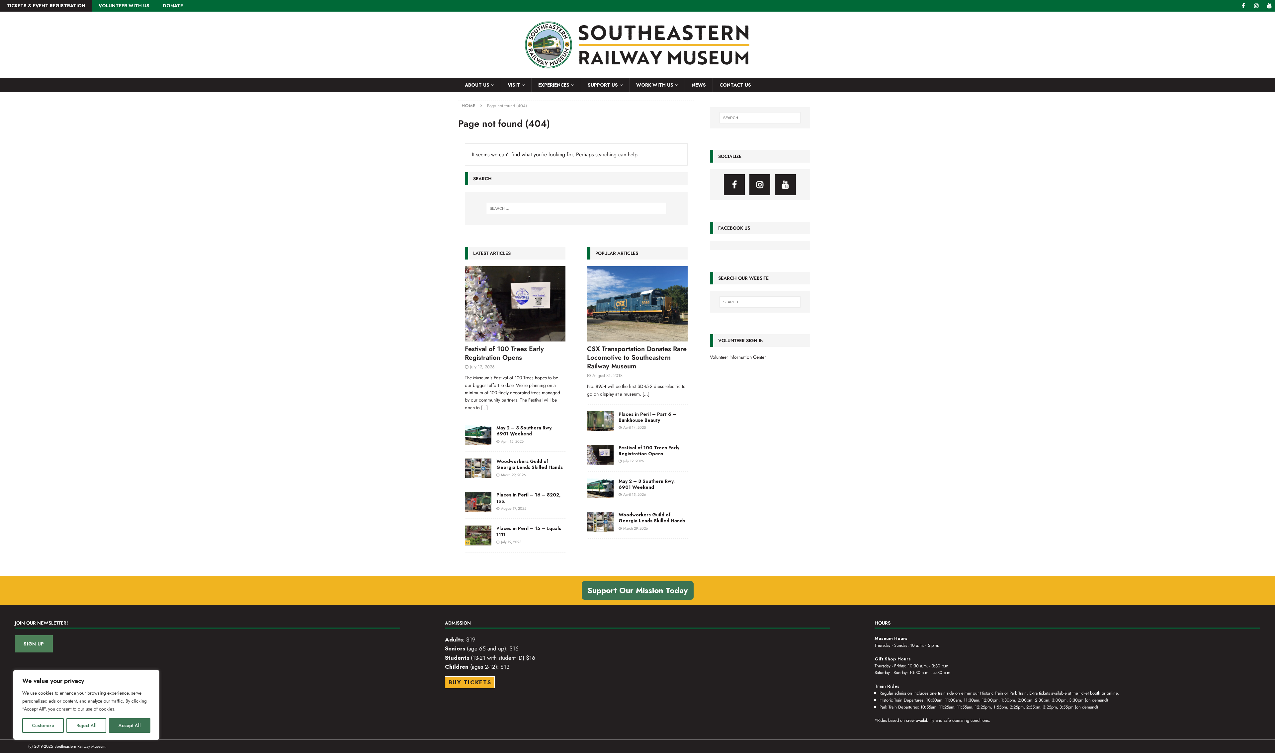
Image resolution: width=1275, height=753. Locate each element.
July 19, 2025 (511, 542)
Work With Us (654, 85)
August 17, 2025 (513, 508)
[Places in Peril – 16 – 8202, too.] (478, 502)
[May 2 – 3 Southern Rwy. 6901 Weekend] (478, 435)
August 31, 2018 (607, 375)
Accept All (130, 725)
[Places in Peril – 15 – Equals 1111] (478, 535)
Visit (514, 85)
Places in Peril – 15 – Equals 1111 (528, 531)
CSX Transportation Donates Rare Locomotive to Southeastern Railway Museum (637, 357)
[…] (645, 394)
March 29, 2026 (513, 475)
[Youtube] (1269, 6)
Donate (173, 5)
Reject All (86, 725)
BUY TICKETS (470, 682)
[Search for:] (576, 208)
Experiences (553, 85)
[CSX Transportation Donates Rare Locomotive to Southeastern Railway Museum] (637, 303)
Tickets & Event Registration (46, 5)
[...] (484, 407)
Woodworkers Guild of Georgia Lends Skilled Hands (529, 464)
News (699, 85)
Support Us (603, 85)
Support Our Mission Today (637, 590)
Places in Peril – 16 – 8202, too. (528, 497)
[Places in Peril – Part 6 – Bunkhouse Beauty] (600, 421)
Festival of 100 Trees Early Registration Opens (504, 353)
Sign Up (34, 643)
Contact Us (735, 85)
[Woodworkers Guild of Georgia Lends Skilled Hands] (478, 468)
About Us (477, 85)
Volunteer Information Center (738, 357)
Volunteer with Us (124, 5)
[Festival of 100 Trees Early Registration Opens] (515, 303)
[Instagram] (1256, 6)
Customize (43, 725)
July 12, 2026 (482, 367)
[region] (86, 705)
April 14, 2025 (634, 427)
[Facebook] (1243, 6)
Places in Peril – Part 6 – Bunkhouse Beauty (647, 417)
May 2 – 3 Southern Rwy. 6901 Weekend (524, 430)
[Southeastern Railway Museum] (637, 74)
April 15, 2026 (512, 441)
